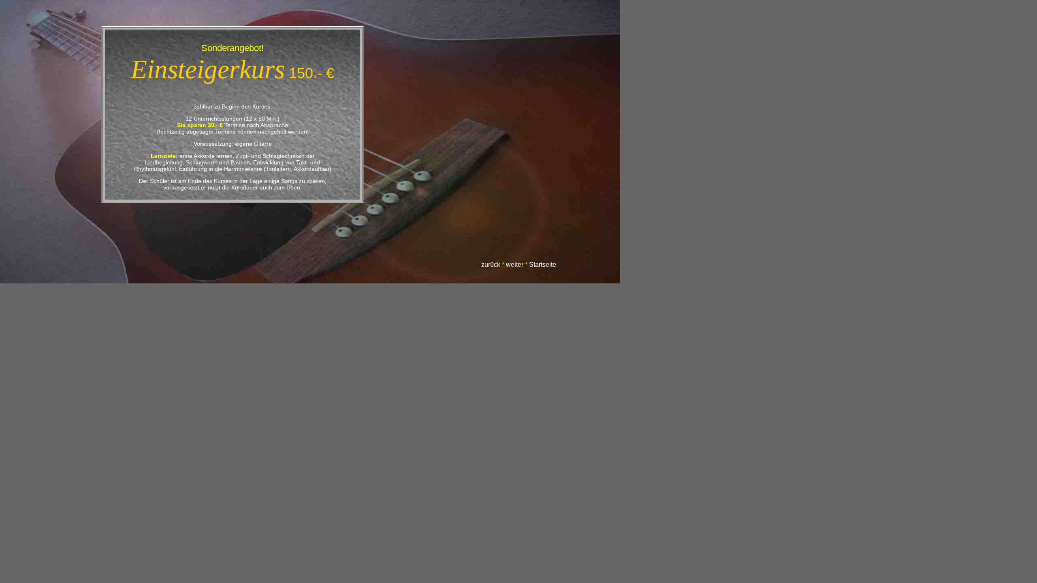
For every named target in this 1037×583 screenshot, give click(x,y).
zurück (490, 264)
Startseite (542, 264)
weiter (514, 264)
